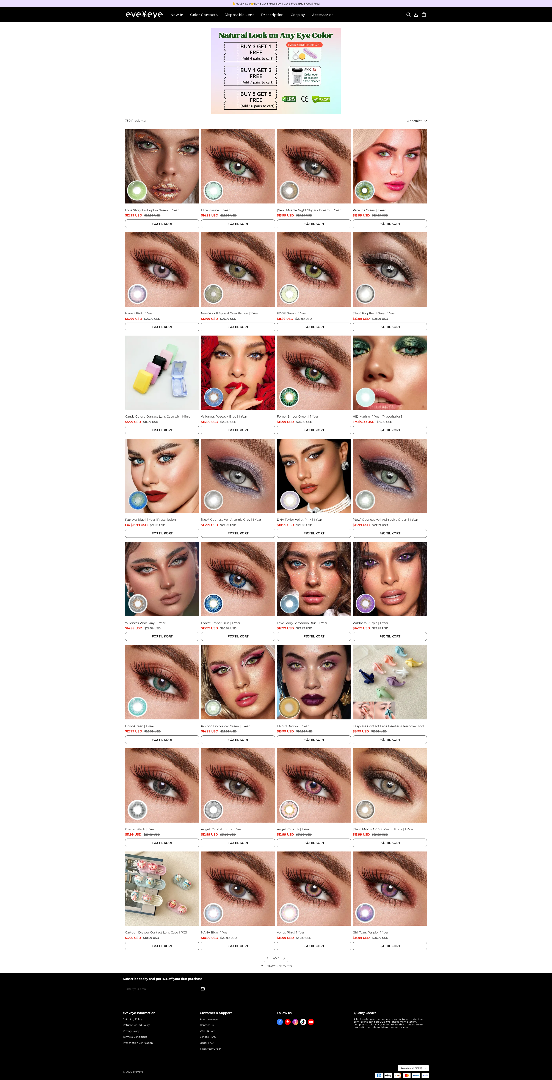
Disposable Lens (239, 15)
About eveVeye (209, 1019)
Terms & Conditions (135, 1037)
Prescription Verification (138, 1043)
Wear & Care (207, 1031)
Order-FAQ (207, 1043)
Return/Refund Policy (136, 1025)
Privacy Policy (131, 1031)
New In (177, 15)
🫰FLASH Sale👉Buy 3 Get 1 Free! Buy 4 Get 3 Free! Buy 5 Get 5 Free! (276, 3)
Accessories (322, 15)
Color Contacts (204, 15)
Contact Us (207, 1025)
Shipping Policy (132, 1019)
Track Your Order (210, 1048)
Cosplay (298, 15)
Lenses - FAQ (208, 1037)
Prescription (272, 15)
